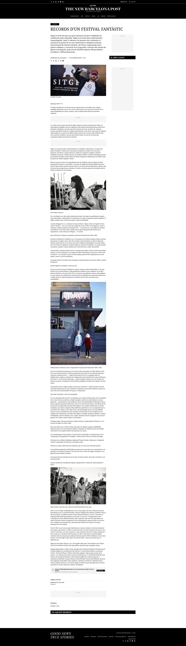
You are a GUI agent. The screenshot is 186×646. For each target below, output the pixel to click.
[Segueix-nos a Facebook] (51, 2)
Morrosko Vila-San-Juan (58, 58)
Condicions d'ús (132, 636)
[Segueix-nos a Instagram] (58, 2)
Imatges (55, 24)
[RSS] (63, 2)
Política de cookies (102, 636)
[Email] (63, 61)
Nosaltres (93, 636)
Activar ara (100, 570)
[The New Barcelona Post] (62, 635)
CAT (132, 1)
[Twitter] (53, 61)
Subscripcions (132, 638)
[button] (129, 2)
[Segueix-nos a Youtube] (60, 2)
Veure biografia (52, 584)
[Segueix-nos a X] (53, 2)
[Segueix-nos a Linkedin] (56, 2)
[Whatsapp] (58, 61)
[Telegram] (61, 61)
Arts (58, 606)
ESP (135, 1)
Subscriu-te (123, 1)
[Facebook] (51, 61)
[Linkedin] (56, 61)
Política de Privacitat (120, 636)
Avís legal (111, 636)
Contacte (86, 636)
